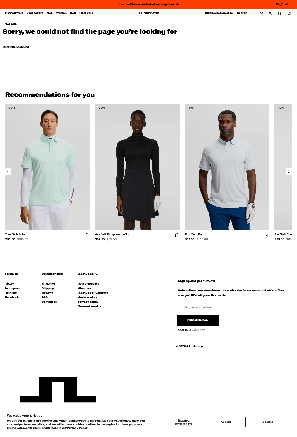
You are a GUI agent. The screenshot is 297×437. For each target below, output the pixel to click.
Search (242, 13)
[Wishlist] (279, 13)
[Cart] (289, 13)
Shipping (48, 288)
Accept (226, 422)
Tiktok (9, 283)
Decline (267, 422)
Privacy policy (88, 302)
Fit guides (48, 283)
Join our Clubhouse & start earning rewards (148, 4)
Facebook (12, 297)
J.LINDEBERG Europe (93, 292)
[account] (270, 13)
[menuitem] (14, 13)
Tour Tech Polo (15, 234)
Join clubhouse (88, 283)
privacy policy (197, 329)
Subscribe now (197, 320)
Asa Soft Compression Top (112, 234)
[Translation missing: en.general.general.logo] (148, 13)
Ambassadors (87, 297)
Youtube (11, 292)
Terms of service (89, 306)
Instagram (12, 288)
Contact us (49, 302)
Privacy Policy (77, 428)
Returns (47, 292)
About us (84, 288)
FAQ (45, 297)
